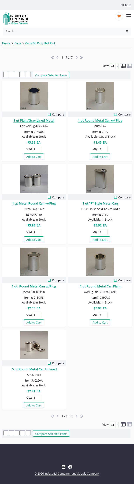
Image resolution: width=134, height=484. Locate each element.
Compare (58, 114)
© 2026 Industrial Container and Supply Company (67, 473)
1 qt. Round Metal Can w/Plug (34, 286)
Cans (18, 43)
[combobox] (63, 31)
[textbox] (113, 66)
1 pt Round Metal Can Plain (100, 286)
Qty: (29, 149)
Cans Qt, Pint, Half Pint (40, 43)
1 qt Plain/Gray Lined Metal (33, 120)
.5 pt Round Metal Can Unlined (34, 369)
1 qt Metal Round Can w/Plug (34, 203)
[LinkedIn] (63, 467)
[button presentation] (117, 66)
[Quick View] (34, 96)
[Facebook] (70, 467)
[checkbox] (49, 115)
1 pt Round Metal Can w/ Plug (100, 120)
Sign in (127, 4)
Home (6, 43)
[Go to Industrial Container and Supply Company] (17, 19)
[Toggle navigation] (128, 16)
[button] (127, 31)
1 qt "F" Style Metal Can (100, 203)
